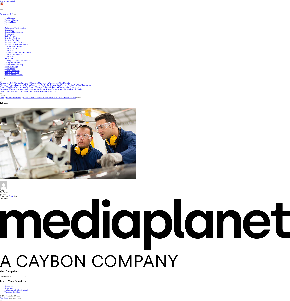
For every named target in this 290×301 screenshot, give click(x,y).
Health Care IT (10, 58)
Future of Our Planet (12, 48)
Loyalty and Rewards (12, 63)
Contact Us (9, 286)
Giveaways (9, 288)
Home (2, 98)
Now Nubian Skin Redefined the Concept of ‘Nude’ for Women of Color (49, 98)
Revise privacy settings (15, 298)
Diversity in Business (12, 38)
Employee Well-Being (12, 40)
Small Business (10, 18)
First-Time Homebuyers (13, 46)
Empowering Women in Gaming (16, 44)
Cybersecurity (9, 34)
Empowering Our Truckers (14, 42)
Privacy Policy (4, 298)
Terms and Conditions (12, 292)
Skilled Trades (10, 69)
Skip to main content (7, 1)
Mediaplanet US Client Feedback (16, 290)
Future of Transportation (13, 54)
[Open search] (1, 81)
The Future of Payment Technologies (18, 52)
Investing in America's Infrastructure (17, 60)
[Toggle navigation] (15, 14)
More (6, 24)
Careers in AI (9, 30)
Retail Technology (11, 67)
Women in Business (12, 73)
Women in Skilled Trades (14, 75)
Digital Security (10, 36)
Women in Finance (11, 20)
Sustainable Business (12, 71)
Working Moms (10, 22)
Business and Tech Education (15, 28)
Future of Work (10, 50)
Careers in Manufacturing (14, 32)
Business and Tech (7, 14)
